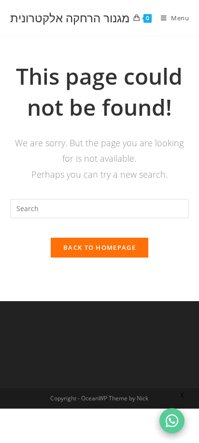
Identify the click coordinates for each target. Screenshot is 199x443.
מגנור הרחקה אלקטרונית (69, 18)
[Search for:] (99, 208)
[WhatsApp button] (172, 420)
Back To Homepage (99, 247)
